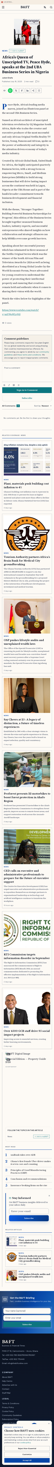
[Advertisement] (27, 1095)
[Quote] (14, 385)
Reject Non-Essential (27, 1448)
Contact (5, 1389)
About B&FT (7, 1377)
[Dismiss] (49, 1196)
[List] (18, 385)
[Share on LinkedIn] (27, 90)
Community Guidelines (12, 1415)
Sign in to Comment (27, 390)
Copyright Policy (9, 1423)
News (4, 51)
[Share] (33, 90)
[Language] (45, 7)
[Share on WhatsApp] (10, 90)
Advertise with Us (9, 1385)
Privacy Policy (8, 1407)
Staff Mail (6, 1393)
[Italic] (9, 385)
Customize (27, 1454)
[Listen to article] (4, 90)
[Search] (49, 7)
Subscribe (27, 398)
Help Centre (7, 1381)
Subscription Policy (10, 1419)
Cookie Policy (8, 1411)
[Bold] (4, 385)
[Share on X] (16, 90)
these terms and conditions (29, 355)
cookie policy (25, 1442)
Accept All (27, 1460)
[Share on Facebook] (21, 90)
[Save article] (39, 90)
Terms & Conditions (10, 1403)
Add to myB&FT (18, 51)
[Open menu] (4, 7)
